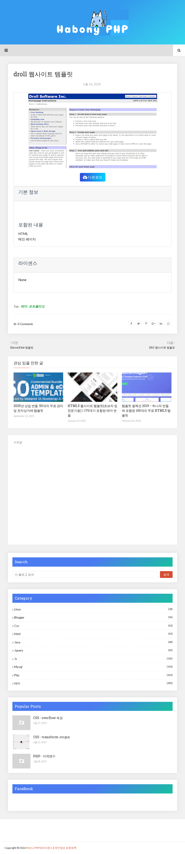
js (93, 659)
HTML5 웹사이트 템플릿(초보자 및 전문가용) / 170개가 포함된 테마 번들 (92, 410)
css (93, 626)
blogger (93, 617)
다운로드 (94, 177)
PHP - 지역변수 (44, 756)
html (93, 634)
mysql (93, 667)
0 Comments (25, 324)
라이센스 (47, 847)
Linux (93, 609)
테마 (24, 306)
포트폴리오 (37, 306)
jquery (93, 650)
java (93, 642)
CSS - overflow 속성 (48, 718)
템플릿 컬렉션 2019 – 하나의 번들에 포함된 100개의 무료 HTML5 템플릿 (146, 410)
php (93, 675)
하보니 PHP (33, 847)
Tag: (16, 306)
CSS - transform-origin (51, 737)
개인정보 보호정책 (65, 847)
